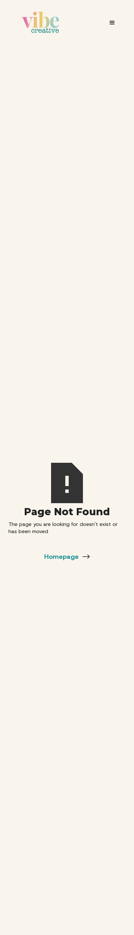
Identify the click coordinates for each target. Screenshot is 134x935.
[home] (40, 22)
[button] (112, 22)
